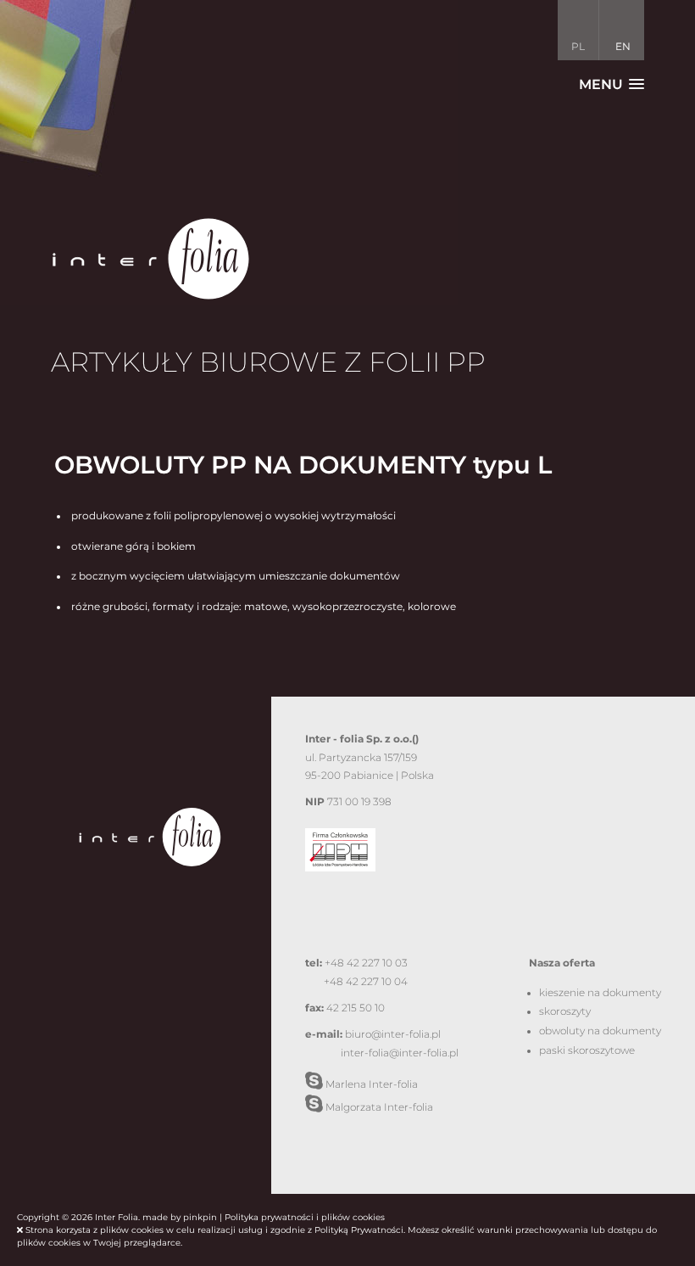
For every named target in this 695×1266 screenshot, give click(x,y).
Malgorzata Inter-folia (378, 1107)
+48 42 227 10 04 (366, 982)
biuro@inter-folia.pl (393, 1034)
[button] (611, 84)
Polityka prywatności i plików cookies (305, 1217)
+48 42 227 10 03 (366, 963)
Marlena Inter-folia (370, 1084)
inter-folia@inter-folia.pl (400, 1053)
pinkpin (200, 1217)
